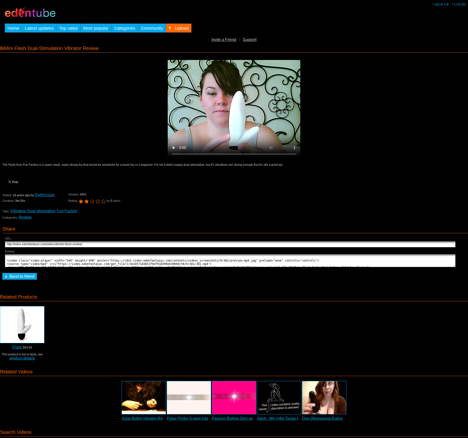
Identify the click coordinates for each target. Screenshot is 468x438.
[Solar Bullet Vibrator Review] (144, 397)
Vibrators (18, 211)
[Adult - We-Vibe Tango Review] (279, 397)
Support (249, 40)
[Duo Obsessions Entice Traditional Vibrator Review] (324, 397)
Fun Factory (67, 211)
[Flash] (22, 324)
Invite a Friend (224, 40)
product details (22, 358)
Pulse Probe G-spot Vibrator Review (198, 418)
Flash (17, 347)
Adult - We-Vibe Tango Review (283, 418)
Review (25, 217)
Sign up (442, 4)
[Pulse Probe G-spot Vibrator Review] (189, 397)
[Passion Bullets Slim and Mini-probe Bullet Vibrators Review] (234, 397)
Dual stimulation (41, 211)
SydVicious (44, 195)
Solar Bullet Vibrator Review (146, 418)
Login (460, 4)
